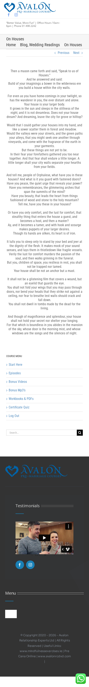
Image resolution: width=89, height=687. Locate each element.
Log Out (14, 416)
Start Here (15, 365)
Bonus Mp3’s (17, 390)
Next (76, 53)
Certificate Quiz (19, 407)
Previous (63, 53)
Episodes (15, 373)
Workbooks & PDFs (21, 399)
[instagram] (16, 14)
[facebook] (8, 14)
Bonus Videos (18, 382)
